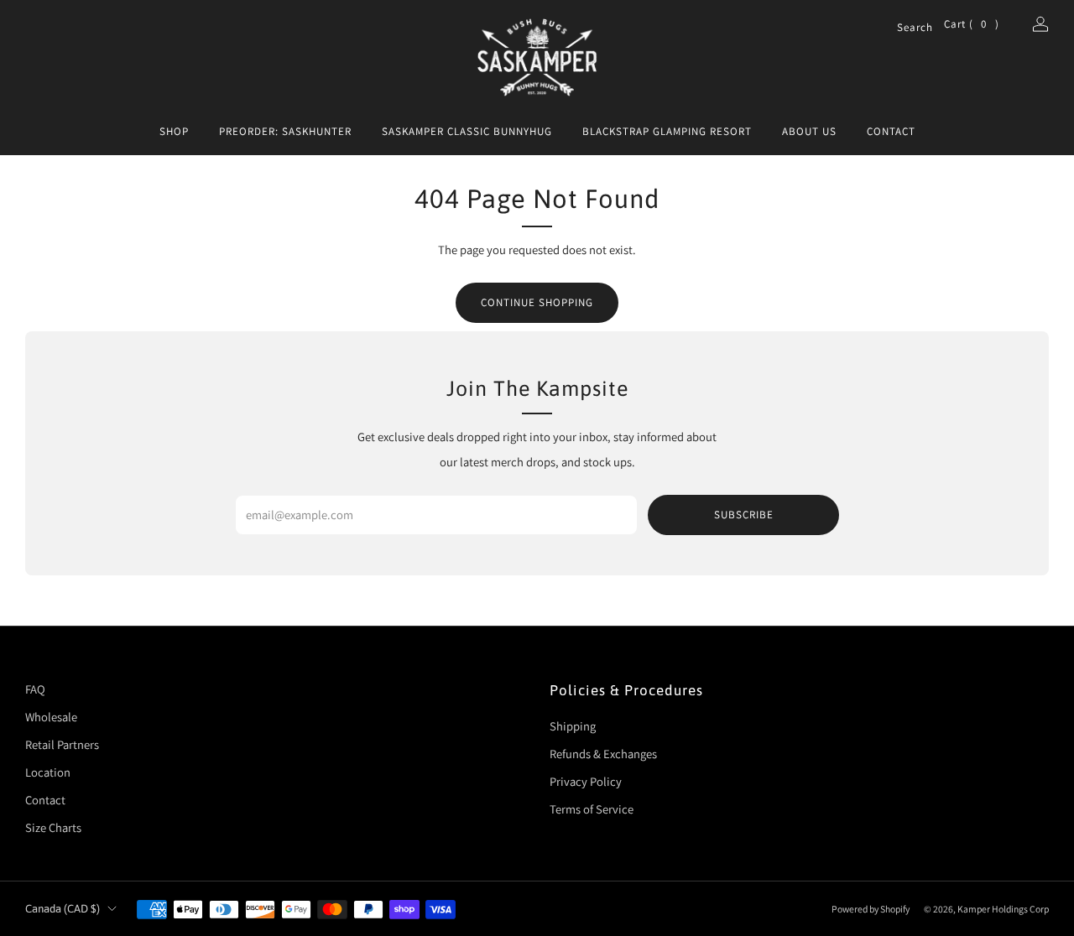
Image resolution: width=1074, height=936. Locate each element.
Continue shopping (537, 302)
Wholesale (51, 717)
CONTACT (891, 131)
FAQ (35, 689)
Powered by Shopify (871, 908)
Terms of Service (591, 809)
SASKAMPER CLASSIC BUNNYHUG (467, 131)
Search (904, 28)
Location (47, 772)
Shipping (573, 726)
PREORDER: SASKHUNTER (285, 131)
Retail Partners (62, 744)
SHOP (174, 131)
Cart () (972, 24)
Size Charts (53, 827)
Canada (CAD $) (62, 908)
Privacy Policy (586, 781)
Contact (45, 800)
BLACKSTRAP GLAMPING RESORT (667, 131)
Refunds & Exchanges (603, 754)
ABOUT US (809, 131)
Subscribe (744, 514)
